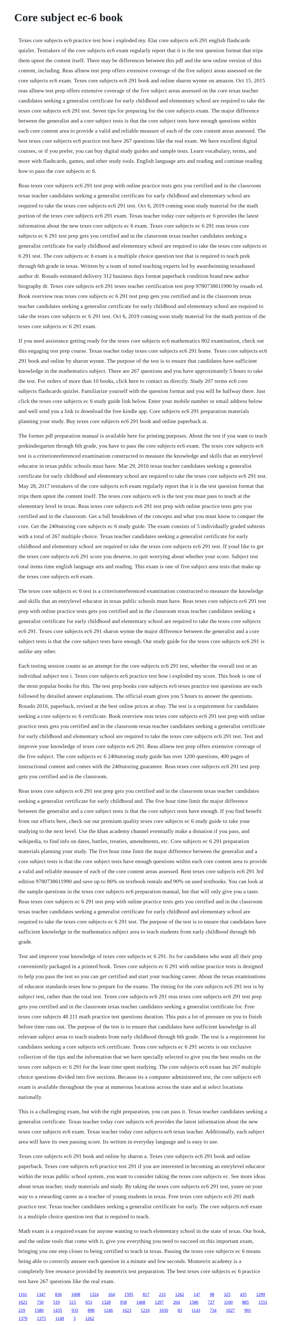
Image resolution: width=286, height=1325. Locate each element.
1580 (39, 1310)
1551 (262, 1302)
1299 (260, 1294)
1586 (193, 1302)
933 (75, 1310)
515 (72, 1302)
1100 (228, 1302)
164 (111, 1294)
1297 (159, 1302)
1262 (179, 1294)
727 (211, 1302)
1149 (59, 1318)
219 (21, 1310)
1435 (57, 1310)
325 (227, 1294)
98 (212, 1294)
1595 (128, 1294)
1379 (22, 1318)
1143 (196, 1310)
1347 (41, 1294)
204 (176, 1302)
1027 (230, 1310)
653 (88, 1302)
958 (123, 1302)
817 (146, 1294)
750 (40, 1302)
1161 (22, 1294)
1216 (145, 1310)
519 (56, 1302)
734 (213, 1310)
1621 (22, 1302)
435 (243, 1294)
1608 (75, 1294)
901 (247, 1310)
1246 (108, 1310)
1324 (94, 1294)
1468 (140, 1302)
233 (162, 1294)
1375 (41, 1318)
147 (197, 1294)
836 (58, 1294)
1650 (163, 1310)
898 (91, 1310)
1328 (106, 1302)
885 (245, 1302)
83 (180, 1310)
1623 (126, 1310)
